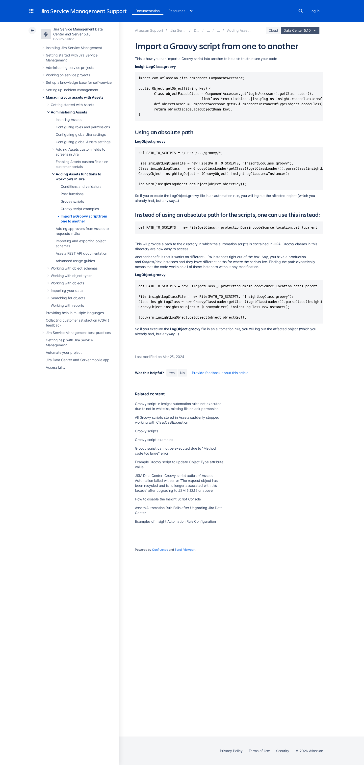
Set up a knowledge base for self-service (79, 82)
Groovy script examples (80, 209)
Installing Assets (68, 119)
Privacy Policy (231, 751)
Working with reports (67, 305)
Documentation (147, 11)
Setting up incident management (72, 90)
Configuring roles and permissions (83, 127)
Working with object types (71, 275)
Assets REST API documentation (81, 253)
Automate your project (64, 352)
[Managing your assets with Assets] (208, 30)
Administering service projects (70, 67)
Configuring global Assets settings (83, 142)
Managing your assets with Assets (75, 97)
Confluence (160, 549)
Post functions (72, 194)
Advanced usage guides (75, 261)
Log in (314, 11)
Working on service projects (68, 75)
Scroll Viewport (185, 549)
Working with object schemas (74, 268)
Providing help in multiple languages (75, 313)
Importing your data (67, 290)
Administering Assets (69, 112)
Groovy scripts (72, 201)
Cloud (273, 30)
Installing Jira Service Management (74, 48)
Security (282, 751)
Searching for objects (68, 298)
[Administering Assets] (218, 30)
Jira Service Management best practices (78, 332)
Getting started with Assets (72, 105)
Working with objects (67, 283)
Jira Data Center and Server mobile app (77, 360)
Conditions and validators (81, 186)
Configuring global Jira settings (81, 134)
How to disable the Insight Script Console (168, 499)
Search (301, 11)
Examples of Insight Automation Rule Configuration (175, 521)
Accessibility (56, 367)
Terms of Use (259, 751)
